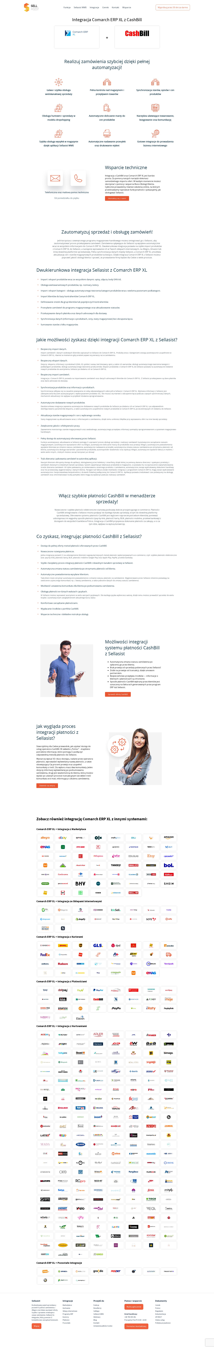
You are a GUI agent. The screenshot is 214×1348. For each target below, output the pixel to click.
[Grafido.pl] (98, 1271)
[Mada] (45, 1144)
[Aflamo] (115, 1236)
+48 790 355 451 (130, 1317)
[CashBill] (98, 999)
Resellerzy (97, 1308)
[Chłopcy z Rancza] (62, 1071)
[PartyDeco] (133, 1172)
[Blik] (62, 999)
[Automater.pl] (151, 1271)
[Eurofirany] (62, 1245)
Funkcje (67, 7)
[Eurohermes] (115, 963)
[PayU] (80, 990)
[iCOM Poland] (45, 1117)
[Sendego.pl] (45, 945)
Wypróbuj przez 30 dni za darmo (173, 7)
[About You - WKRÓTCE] (98, 892)
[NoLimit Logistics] (133, 954)
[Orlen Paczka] (80, 954)
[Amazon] (168, 838)
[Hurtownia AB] (133, 1108)
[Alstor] (168, 1217)
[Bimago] (168, 1053)
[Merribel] (168, 1245)
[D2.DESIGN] (98, 1071)
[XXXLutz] (151, 874)
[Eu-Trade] (115, 1089)
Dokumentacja (160, 1314)
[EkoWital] (62, 1089)
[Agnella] (133, 1217)
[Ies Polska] (62, 1117)
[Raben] (62, 963)
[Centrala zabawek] (45, 1071)
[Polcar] (45, 1181)
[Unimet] (62, 1208)
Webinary (97, 1317)
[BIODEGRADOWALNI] (45, 1062)
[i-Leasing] (133, 1008)
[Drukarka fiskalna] (133, 1271)
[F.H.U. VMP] (168, 1089)
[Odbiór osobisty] (98, 954)
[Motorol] (168, 1153)
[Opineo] (62, 1271)
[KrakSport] (115, 1126)
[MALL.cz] (133, 865)
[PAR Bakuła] (98, 1172)
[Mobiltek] (45, 1008)
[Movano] (45, 1163)
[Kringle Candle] (168, 1227)
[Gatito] (115, 1227)
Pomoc (157, 1308)
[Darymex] (115, 1071)
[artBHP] (45, 1227)
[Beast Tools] (80, 1053)
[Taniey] (115, 865)
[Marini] (80, 1144)
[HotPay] (45, 999)
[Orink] (168, 1163)
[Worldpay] (168, 990)
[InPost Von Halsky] (133, 883)
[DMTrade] (45, 1080)
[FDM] (62, 1098)
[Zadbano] (45, 963)
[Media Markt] (80, 865)
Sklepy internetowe (70, 1311)
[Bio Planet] (62, 1227)
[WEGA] (151, 1208)
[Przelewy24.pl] (115, 990)
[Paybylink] (168, 1008)
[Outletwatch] (45, 1172)
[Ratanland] (168, 1236)
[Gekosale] (151, 910)
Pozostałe (66, 1323)
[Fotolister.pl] (80, 1271)
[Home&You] (151, 847)
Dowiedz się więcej (47, 785)
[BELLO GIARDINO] (115, 1053)
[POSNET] (115, 1271)
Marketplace (67, 1305)
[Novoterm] (151, 1236)
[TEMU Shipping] (133, 973)
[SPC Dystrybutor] (45, 1199)
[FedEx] (45, 954)
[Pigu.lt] (168, 847)
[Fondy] (151, 999)
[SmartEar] (115, 1190)
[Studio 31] (98, 1199)
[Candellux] (168, 1062)
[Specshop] (80, 1245)
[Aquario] (45, 1044)
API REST (158, 1317)
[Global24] (151, 963)
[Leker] (98, 1135)
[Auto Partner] (115, 1044)
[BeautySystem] (98, 1053)
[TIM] (133, 1199)
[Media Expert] (151, 865)
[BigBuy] (151, 1053)
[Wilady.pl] (45, 1217)
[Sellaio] (62, 928)
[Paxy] (98, 973)
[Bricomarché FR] (62, 883)
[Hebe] (115, 856)
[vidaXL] (98, 1208)
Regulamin (159, 1311)
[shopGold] (62, 919)
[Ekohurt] (45, 1089)
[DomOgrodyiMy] (80, 1080)
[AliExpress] (98, 856)
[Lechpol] (80, 1135)
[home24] (98, 865)
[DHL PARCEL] (62, 945)
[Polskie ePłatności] (80, 1008)
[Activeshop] (80, 1034)
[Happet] (80, 1108)
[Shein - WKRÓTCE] (168, 883)
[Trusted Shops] (45, 1280)
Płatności (66, 1320)
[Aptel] (168, 1034)
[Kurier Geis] (151, 945)
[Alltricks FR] (98, 883)
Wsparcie (126, 7)
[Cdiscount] (168, 856)
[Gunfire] (133, 1227)
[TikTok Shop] (151, 883)
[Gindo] (98, 1254)
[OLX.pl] (98, 838)
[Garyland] (151, 1098)
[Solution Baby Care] (133, 1190)
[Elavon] (80, 1017)
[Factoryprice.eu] (80, 1227)
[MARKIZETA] (98, 1144)
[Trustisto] (168, 1271)
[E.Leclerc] (133, 874)
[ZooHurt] (115, 1217)
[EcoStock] (151, 1080)
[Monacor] (133, 1153)
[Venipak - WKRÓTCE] (168, 963)
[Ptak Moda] (62, 1181)
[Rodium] (168, 1181)
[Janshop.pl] (151, 1117)
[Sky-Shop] (115, 919)
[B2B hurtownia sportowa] (151, 1044)
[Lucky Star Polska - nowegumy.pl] (151, 1135)
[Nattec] (80, 1163)
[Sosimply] (168, 1190)
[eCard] (115, 999)
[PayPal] (98, 990)
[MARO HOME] (115, 1144)
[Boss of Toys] (133, 1062)
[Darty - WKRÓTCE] (62, 892)
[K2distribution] (168, 1117)
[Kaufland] (98, 847)
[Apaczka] (168, 945)
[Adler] (98, 1034)
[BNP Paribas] (80, 999)
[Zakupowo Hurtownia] (133, 1245)
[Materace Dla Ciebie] (133, 1144)
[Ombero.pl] (62, 1236)
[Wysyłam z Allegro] (168, 954)
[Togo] (151, 1199)
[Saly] (168, 910)
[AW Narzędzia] (133, 1044)
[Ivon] (115, 1117)
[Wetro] (168, 1208)
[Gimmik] (168, 1098)
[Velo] (80, 1208)
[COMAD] (80, 1071)
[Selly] (168, 919)
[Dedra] (151, 1071)
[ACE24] (45, 1034)
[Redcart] (98, 919)
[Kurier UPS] (80, 945)
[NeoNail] (98, 1163)
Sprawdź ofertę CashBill (118, 694)
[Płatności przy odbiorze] (98, 1008)
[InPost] (62, 973)
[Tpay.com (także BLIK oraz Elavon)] (45, 990)
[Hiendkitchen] (151, 1227)
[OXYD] (62, 1172)
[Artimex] (62, 1044)
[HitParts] (115, 1108)
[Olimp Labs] (133, 1163)
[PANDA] (80, 1172)
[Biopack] (62, 1062)
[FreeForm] (115, 1098)
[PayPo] (115, 1008)
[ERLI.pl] (133, 838)
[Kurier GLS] (98, 945)
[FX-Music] (133, 1098)
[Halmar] (62, 1108)
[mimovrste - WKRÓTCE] (115, 892)
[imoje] (168, 999)
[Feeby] (98, 1227)
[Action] (62, 1034)
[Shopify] (80, 919)
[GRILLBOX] (45, 1108)
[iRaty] (151, 1008)
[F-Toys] (151, 1089)
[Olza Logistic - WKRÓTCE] (98, 963)
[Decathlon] (133, 847)
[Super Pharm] (115, 874)
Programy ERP (68, 1314)
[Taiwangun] (115, 1199)
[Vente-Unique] (98, 874)
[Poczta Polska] (133, 945)
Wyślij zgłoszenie (134, 1306)
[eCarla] (133, 1080)
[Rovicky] (45, 1190)
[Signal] (98, 1190)
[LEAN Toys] (62, 1135)
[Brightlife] (151, 1062)
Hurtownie (66, 1308)
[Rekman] (98, 1236)
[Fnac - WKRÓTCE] (45, 892)
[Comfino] (62, 1017)
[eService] (133, 999)
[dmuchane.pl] (62, 1080)
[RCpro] (80, 1181)
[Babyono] (62, 1053)
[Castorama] (62, 856)
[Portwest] (80, 1236)
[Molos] (115, 1153)
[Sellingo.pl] (45, 910)
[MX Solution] (45, 1153)
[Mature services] (168, 1144)
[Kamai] (45, 1126)
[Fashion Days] (45, 874)
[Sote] (151, 919)
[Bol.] (168, 865)
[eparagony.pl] (80, 1280)
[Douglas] (133, 856)
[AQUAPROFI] (62, 1254)
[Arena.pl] (80, 838)
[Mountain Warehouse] (115, 883)
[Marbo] (62, 1144)
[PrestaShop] (80, 910)
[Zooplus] (45, 883)
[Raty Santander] (133, 990)
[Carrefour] (80, 874)
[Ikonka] (80, 1117)
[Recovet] (98, 1181)
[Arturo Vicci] (80, 1044)
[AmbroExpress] (115, 954)
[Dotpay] (62, 990)
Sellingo (96, 1311)
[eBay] (62, 838)
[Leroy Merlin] (62, 865)
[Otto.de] (80, 847)
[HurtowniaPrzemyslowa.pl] (168, 1108)
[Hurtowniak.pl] (151, 1108)
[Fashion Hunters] (45, 1098)
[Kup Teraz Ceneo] (151, 838)
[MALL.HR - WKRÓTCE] (133, 892)
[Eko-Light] (168, 1080)
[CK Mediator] (80, 1254)
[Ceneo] (45, 1271)
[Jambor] (133, 1117)
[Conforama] (62, 874)
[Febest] (80, 1098)
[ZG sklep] (98, 1217)
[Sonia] (151, 1190)
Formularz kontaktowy (136, 1326)
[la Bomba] (133, 1126)
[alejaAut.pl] (151, 1217)
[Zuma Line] (98, 1245)
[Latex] (45, 1135)
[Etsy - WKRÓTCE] (151, 856)
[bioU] (80, 1062)
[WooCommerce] (98, 910)
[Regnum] (115, 1181)
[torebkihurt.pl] (45, 1245)
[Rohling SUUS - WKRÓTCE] (80, 963)
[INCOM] (98, 1117)
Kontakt (115, 7)
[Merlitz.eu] (98, 1153)
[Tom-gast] (168, 1199)
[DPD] (115, 945)
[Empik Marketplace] (115, 838)
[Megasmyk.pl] (80, 1153)
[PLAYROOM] (151, 1172)
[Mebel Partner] (62, 1153)
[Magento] (62, 910)
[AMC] (133, 1034)
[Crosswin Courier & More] (115, 973)
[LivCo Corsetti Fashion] (133, 1135)
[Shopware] (45, 919)
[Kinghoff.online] (98, 1126)
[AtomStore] (133, 919)
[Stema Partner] (62, 1199)
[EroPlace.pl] (80, 1089)
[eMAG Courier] (151, 973)
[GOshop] (45, 928)
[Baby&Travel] (45, 1053)
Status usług (160, 1320)
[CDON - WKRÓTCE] (80, 892)
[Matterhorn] (151, 1144)
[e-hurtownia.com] (115, 1080)
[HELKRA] (98, 1108)
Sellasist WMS (80, 7)
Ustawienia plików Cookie (103, 1326)
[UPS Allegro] (151, 954)
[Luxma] (168, 1135)
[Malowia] (45, 1236)
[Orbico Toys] (151, 1163)
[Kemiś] (62, 1126)
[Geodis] (133, 963)
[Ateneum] (98, 1044)
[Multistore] (62, 1163)
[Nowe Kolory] (45, 973)
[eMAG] (45, 847)
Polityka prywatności (163, 1323)
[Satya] (62, 1190)
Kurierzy (66, 1317)
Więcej (36, 1326)
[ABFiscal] (62, 1280)
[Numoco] (115, 1163)
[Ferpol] (168, 1071)
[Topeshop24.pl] (45, 1208)
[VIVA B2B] (115, 1208)
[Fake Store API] (115, 1245)
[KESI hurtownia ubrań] (80, 1126)
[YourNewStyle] (80, 1217)
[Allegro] (45, 838)
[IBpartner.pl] (133, 1236)
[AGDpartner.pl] (115, 1034)
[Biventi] (98, 1062)
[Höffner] (168, 874)
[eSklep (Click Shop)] (133, 910)
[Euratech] (133, 1089)
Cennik (105, 7)
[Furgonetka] (62, 954)
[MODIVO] (115, 847)
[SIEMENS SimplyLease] (151, 990)
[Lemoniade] (115, 1135)
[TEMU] (45, 865)
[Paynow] (62, 1008)
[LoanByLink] (45, 1017)
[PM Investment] (168, 1172)
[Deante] (133, 1071)
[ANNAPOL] (151, 1034)
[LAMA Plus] (151, 1126)
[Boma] (115, 1062)
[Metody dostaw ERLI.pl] (80, 973)
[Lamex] (168, 1126)
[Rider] (151, 1181)
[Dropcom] (98, 1080)
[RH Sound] (133, 1181)
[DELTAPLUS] (151, 1245)
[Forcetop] (98, 1098)
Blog (95, 1320)
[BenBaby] (133, 1053)
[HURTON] (45, 1254)
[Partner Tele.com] (115, 1172)
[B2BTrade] (168, 1044)
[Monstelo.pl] (151, 1153)
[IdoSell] (115, 910)
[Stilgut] (80, 1199)
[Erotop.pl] (98, 1089)
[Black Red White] (80, 856)
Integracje (94, 7)
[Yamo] (62, 1217)
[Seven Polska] (80, 1190)
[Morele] (45, 856)
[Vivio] (133, 1208)
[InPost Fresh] (62, 847)
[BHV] (80, 883)
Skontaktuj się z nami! (117, 198)
